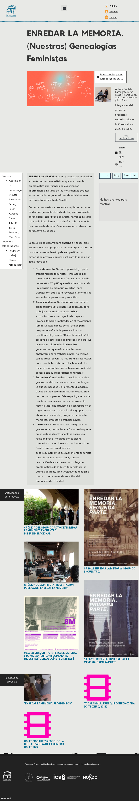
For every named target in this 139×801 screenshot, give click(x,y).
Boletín (113, 6)
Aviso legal (6, 798)
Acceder (113, 11)
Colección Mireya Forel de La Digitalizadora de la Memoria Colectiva (44, 744)
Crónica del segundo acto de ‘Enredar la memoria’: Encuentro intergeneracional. (50, 530)
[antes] (102, 176)
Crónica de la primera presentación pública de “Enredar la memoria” (49, 586)
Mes (126, 175)
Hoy (116, 175)
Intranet (113, 17)
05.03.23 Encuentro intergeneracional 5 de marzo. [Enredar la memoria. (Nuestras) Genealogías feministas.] (50, 655)
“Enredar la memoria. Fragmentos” (48, 703)
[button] (64, 8)
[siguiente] (107, 176)
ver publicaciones (126, 137)
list (134, 175)
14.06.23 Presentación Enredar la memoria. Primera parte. (106, 661)
